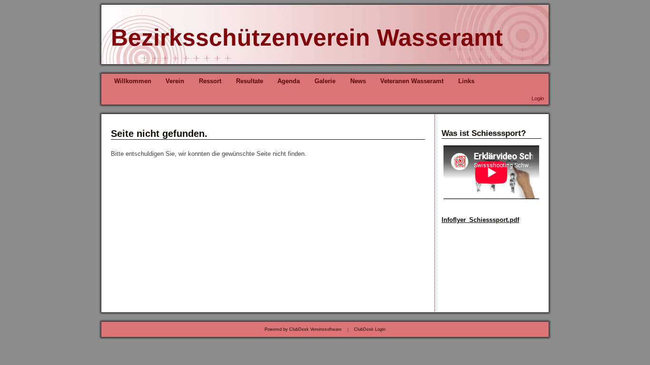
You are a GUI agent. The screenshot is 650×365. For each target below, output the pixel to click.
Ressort (210, 81)
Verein (175, 81)
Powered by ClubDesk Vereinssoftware (303, 329)
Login (538, 98)
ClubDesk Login (369, 329)
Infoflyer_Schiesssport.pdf (480, 219)
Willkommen (132, 81)
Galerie (325, 81)
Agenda (288, 81)
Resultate (249, 81)
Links (466, 81)
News (358, 81)
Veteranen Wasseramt (411, 81)
